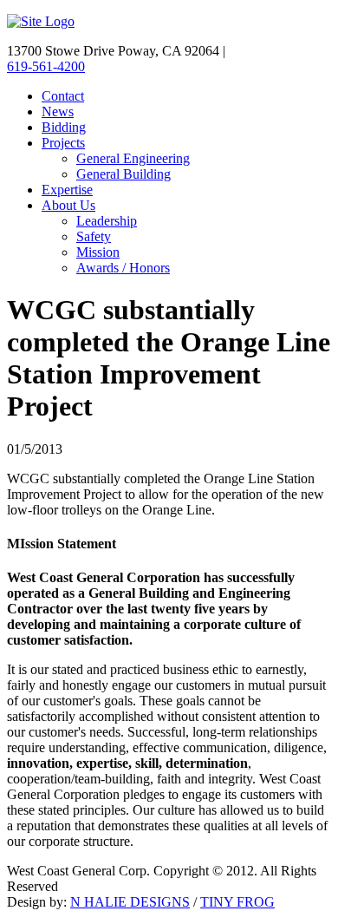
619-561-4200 (46, 66)
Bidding (64, 127)
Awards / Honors (123, 267)
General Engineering (133, 158)
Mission (98, 252)
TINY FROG (237, 902)
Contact (63, 95)
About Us (68, 205)
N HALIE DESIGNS (130, 902)
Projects (63, 142)
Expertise (67, 189)
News (58, 111)
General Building (123, 174)
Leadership (106, 220)
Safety (93, 236)
